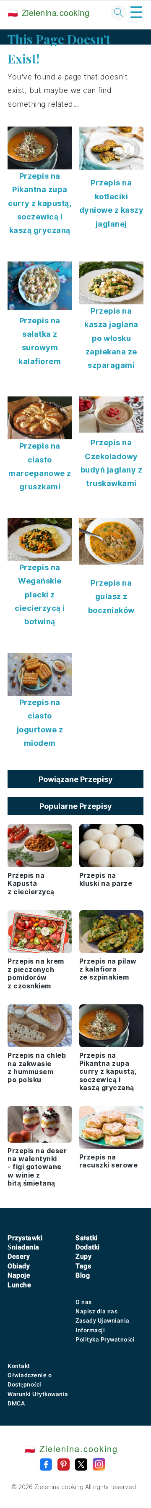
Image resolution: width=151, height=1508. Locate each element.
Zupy (83, 1256)
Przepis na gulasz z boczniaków (111, 596)
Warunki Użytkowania (38, 1394)
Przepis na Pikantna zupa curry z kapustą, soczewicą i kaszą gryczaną (39, 203)
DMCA (16, 1403)
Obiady (19, 1266)
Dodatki (88, 1247)
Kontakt (19, 1366)
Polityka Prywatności (105, 1339)
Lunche (19, 1285)
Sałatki (87, 1238)
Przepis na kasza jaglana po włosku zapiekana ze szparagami (111, 338)
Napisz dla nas (96, 1311)
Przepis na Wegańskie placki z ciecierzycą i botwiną (40, 594)
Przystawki (25, 1238)
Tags (83, 1266)
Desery (19, 1256)
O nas (84, 1302)
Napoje (19, 1275)
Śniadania (23, 1247)
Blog (83, 1275)
